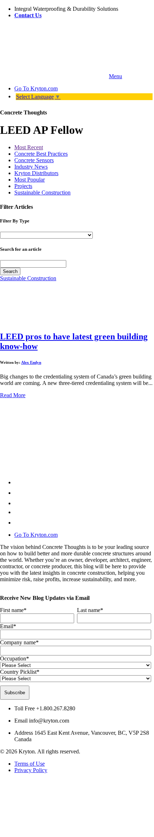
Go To (36, 88)
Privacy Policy (30, 770)
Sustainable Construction (42, 192)
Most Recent (28, 147)
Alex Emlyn (31, 362)
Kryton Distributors (36, 173)
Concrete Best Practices (41, 154)
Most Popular (29, 180)
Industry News (31, 167)
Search (10, 271)
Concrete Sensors (34, 160)
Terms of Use (29, 764)
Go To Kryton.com (36, 535)
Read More (12, 395)
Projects (23, 186)
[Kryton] (53, 76)
